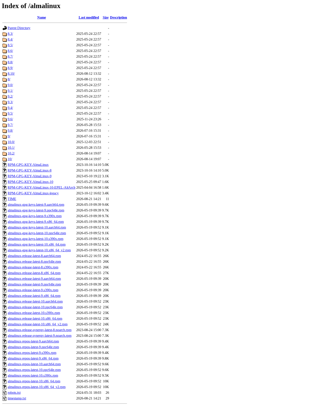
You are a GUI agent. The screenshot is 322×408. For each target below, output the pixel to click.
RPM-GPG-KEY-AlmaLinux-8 (29, 170)
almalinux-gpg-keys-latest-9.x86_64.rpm (36, 222)
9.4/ (10, 108)
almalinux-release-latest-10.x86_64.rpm (35, 318)
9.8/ (10, 130)
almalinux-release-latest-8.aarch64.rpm (34, 256)
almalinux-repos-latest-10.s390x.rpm (33, 375)
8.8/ (10, 62)
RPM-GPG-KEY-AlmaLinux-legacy (33, 193)
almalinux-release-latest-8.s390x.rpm (33, 267)
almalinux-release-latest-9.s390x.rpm (33, 290)
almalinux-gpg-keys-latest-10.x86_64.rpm (36, 244)
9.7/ (10, 125)
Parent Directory (19, 28)
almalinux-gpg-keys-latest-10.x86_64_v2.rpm (39, 250)
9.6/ (10, 119)
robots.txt (14, 392)
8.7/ (10, 56)
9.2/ (10, 96)
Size (106, 17)
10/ (10, 159)
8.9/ (10, 68)
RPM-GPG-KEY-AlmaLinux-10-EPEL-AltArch (41, 187)
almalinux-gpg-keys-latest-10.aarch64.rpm (37, 227)
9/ (9, 136)
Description (118, 17)
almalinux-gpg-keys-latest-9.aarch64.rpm (36, 204)
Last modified (89, 17)
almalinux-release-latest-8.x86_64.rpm (34, 273)
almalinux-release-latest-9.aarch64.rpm (34, 278)
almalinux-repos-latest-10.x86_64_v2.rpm (36, 387)
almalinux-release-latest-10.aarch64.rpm (35, 301)
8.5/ (10, 45)
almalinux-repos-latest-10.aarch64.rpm (34, 364)
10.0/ (11, 142)
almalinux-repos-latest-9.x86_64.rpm (33, 358)
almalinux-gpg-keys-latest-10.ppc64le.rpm (37, 233)
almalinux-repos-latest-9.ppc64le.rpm (33, 347)
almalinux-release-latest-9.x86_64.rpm (34, 296)
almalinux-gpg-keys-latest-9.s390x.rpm (35, 216)
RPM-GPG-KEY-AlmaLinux (28, 165)
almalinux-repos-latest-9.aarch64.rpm (33, 341)
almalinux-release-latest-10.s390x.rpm (34, 313)
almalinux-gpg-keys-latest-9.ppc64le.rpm (36, 210)
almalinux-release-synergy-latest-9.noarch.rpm (39, 335)
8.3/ (10, 33)
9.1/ (10, 90)
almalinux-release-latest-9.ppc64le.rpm (34, 284)
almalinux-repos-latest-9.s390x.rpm (32, 353)
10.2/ (11, 153)
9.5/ (10, 113)
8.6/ (10, 51)
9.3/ (10, 102)
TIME (12, 199)
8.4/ (10, 39)
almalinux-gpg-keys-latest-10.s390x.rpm (35, 239)
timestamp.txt (17, 398)
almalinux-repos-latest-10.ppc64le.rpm (34, 370)
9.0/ (10, 85)
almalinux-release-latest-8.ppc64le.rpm (34, 261)
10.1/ (11, 147)
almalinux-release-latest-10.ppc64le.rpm (35, 307)
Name (41, 17)
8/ (9, 79)
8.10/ (11, 73)
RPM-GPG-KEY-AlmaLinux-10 (30, 182)
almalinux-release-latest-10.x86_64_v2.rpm (37, 324)
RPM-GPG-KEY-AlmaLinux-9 (29, 176)
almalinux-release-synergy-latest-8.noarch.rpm (39, 330)
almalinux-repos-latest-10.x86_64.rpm (34, 381)
